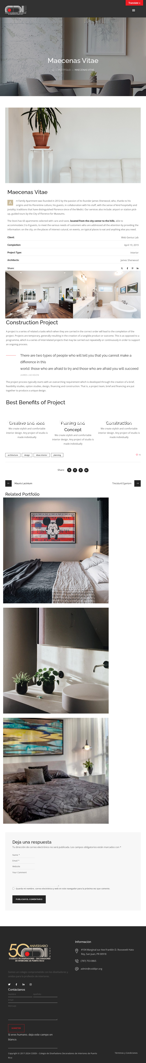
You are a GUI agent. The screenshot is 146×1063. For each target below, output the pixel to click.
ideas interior (41, 455)
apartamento (64, 772)
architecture (13, 455)
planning (57, 455)
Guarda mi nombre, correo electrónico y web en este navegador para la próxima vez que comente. (63, 888)
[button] (133, 10)
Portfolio (64, 70)
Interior (76, 552)
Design (69, 552)
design (27, 455)
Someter (16, 1028)
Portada (83, 772)
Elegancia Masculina (73, 768)
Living (77, 662)
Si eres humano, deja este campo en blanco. (30, 1037)
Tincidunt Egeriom (73, 658)
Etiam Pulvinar (73, 548)
